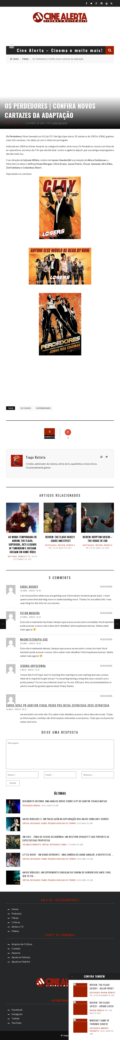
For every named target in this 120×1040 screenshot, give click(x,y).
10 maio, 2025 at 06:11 (16, 709)
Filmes (8, 123)
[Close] (72, 976)
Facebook (17, 1009)
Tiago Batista (59, 123)
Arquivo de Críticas (22, 944)
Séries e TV (24, 556)
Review (61, 545)
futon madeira (30, 613)
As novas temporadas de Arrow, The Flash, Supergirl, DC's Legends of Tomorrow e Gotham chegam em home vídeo (22, 544)
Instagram (17, 1014)
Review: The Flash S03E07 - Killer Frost (102, 986)
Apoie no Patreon (21, 957)
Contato (16, 948)
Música (37, 805)
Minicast (105, 1028)
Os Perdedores (43, 408)
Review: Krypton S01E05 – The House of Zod (97, 539)
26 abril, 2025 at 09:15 (30, 643)
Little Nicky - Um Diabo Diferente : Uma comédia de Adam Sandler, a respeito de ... (67, 854)
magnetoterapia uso (34, 639)
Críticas (16, 922)
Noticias (18, 123)
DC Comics (26, 408)
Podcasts (94, 1031)
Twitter (16, 1018)
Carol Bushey (29, 587)
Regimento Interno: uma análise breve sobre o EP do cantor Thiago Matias (64, 801)
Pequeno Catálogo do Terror (61, 823)
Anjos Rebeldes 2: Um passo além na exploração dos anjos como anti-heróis (65, 819)
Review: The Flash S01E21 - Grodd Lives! (102, 1004)
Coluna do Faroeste (31, 844)
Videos (15, 930)
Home (15, 909)
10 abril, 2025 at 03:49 (30, 590)
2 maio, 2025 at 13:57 (30, 670)
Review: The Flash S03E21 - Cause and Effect (60, 539)
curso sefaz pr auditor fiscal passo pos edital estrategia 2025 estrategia (57, 705)
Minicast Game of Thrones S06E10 (99, 1022)
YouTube (16, 1022)
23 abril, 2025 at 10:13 (30, 617)
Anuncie (16, 952)
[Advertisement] (61, 33)
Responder (106, 586)
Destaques (51, 545)
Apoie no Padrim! (21, 961)
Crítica (25, 823)
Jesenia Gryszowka (33, 666)
